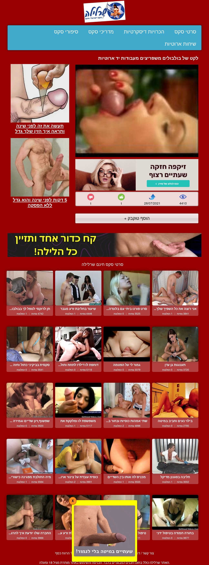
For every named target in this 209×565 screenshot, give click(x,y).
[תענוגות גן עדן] (175, 344)
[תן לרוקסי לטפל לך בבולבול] (30, 288)
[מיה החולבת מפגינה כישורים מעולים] (30, 456)
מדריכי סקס (101, 31)
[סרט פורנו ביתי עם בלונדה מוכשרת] (126, 288)
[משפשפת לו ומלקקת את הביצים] (78, 400)
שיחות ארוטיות (180, 44)
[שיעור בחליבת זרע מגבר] (78, 288)
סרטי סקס (185, 31)
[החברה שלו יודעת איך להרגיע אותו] (30, 512)
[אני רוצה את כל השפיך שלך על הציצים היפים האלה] (175, 288)
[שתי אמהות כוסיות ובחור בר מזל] (126, 400)
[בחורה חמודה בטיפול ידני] (175, 512)
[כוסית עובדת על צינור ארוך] (78, 456)
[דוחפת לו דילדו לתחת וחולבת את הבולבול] (78, 344)
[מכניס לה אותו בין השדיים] (126, 456)
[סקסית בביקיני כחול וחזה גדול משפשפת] (30, 344)
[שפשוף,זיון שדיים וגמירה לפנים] (30, 400)
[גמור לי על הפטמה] (126, 344)
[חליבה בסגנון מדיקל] (175, 456)
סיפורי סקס (66, 31)
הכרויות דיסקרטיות (144, 31)
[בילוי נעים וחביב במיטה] (175, 400)
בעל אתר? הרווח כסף (70, 553)
